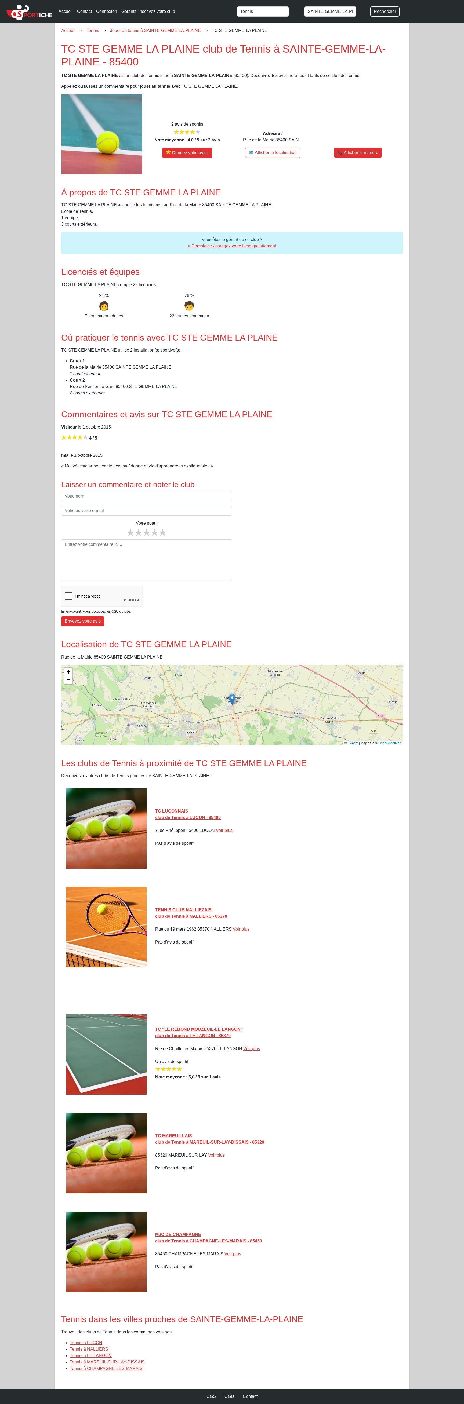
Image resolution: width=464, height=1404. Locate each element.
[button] (232, 699)
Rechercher (385, 11)
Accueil (66, 11)
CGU (229, 1396)
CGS (211, 1396)
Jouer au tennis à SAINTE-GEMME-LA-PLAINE (155, 30)
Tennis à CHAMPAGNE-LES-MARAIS (106, 1368)
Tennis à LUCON (86, 1342)
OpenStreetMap (389, 742)
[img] (232, 705)
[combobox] (268, 11)
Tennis (92, 30)
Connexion (106, 11)
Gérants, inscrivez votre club (148, 11)
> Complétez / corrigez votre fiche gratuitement (232, 246)
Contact (84, 11)
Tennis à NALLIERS (89, 1349)
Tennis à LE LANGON (91, 1355)
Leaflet (352, 742)
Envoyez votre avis (83, 621)
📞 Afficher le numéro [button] (358, 152)
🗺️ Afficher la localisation (273, 152)
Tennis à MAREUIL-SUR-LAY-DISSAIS (107, 1362)
